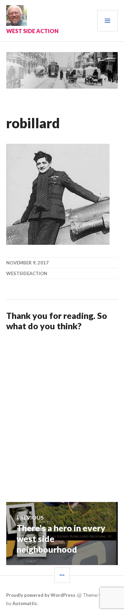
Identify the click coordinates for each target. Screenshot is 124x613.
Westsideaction (26, 273)
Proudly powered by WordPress (40, 595)
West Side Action (32, 31)
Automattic (24, 603)
